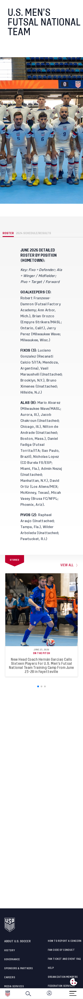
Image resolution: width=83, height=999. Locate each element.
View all (67, 565)
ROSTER (8, 233)
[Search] (28, 993)
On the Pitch (41, 653)
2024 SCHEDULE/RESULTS (33, 233)
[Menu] (72, 992)
